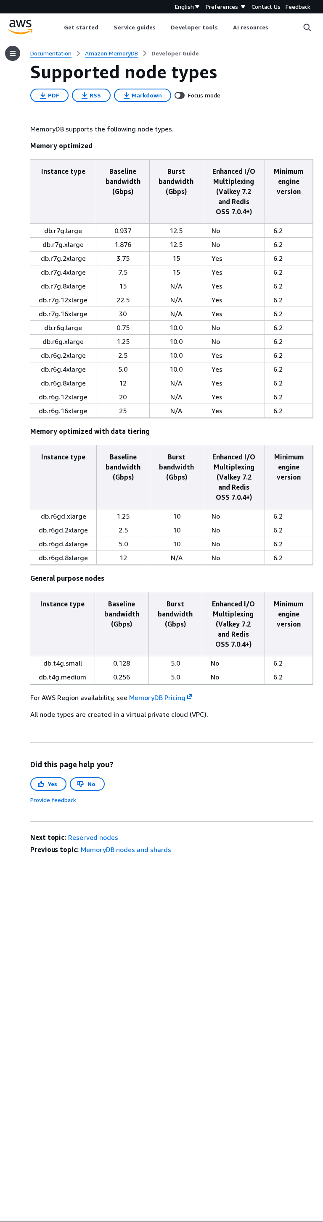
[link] (175, 53)
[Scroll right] (275, 27)
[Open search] (307, 27)
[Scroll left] (57, 27)
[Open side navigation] (12, 53)
